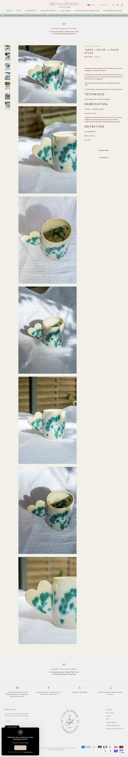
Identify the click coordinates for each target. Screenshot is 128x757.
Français (103, 5)
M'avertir (104, 157)
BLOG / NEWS (65, 10)
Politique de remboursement (114, 728)
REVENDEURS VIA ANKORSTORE (87, 10)
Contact (108, 716)
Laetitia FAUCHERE (92, 46)
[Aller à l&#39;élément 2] (7, 56)
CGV (107, 719)
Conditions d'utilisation (113, 725)
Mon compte (110, 713)
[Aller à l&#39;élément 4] (7, 76)
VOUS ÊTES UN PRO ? (48, 10)
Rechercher (109, 709)
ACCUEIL (9, 10)
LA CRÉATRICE (30, 10)
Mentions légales (111, 722)
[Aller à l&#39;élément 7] (7, 105)
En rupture (104, 150)
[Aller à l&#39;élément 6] (7, 96)
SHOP (19, 10)
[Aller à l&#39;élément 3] (7, 66)
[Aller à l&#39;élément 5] (7, 86)
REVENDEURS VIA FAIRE (113, 10)
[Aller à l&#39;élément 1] (7, 48)
